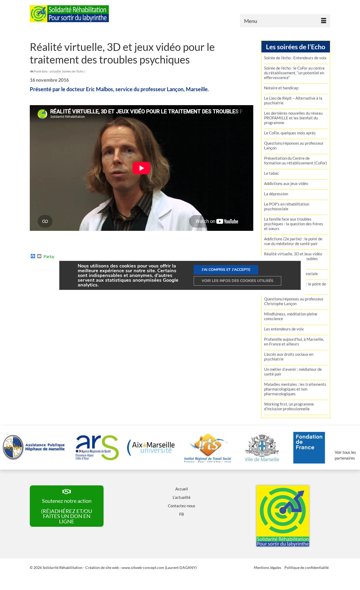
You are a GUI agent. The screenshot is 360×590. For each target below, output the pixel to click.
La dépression (276, 193)
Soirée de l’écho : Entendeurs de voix (295, 57)
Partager (51, 256)
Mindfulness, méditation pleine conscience (290, 316)
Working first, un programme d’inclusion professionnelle (289, 406)
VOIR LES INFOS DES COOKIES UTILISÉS (237, 280)
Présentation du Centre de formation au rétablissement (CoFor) (295, 160)
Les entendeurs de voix (284, 328)
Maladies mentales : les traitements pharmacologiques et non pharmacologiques (295, 389)
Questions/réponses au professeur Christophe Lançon (294, 301)
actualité (55, 71)
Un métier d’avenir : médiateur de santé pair (293, 371)
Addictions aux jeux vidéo (286, 183)
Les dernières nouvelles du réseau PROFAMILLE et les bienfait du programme (293, 118)
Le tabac (271, 173)
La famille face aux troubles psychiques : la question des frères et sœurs (293, 224)
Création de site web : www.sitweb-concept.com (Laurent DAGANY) (141, 567)
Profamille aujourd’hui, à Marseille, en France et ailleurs (294, 341)
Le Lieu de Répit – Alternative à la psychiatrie (293, 100)
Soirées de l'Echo (72, 71)
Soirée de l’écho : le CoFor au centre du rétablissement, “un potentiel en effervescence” (294, 73)
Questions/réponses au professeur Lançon (294, 145)
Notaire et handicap (281, 87)
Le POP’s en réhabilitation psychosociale (286, 206)
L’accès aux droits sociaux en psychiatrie (288, 356)
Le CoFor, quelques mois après (290, 132)
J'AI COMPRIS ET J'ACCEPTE (226, 269)
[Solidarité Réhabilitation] (77, 13)
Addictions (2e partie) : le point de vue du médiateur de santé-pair (293, 241)
